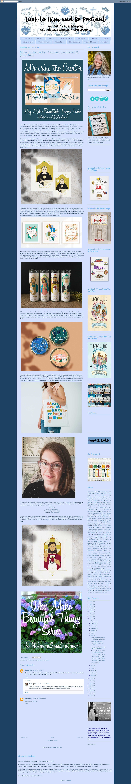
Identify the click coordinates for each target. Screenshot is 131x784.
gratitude (97, 527)
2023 (91, 609)
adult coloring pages (102, 492)
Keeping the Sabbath (93, 538)
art (103, 499)
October (93, 626)
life (99, 539)
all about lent (99, 493)
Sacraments (94, 38)
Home (52, 737)
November (94, 623)
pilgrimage (108, 555)
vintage (89, 586)
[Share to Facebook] (38, 657)
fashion (89, 520)
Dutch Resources (97, 513)
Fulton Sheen (59, 42)
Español (105, 38)
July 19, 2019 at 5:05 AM (39, 698)
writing (89, 590)
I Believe (107, 532)
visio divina (102, 586)
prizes (102, 559)
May (92, 666)
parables (96, 553)
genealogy (97, 524)
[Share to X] (37, 657)
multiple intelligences (93, 548)
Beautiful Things (90, 42)
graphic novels (103, 525)
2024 (91, 606)
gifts (38, 660)
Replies (28, 680)
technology (102, 578)
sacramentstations (91, 566)
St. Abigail (92, 574)
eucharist (91, 516)
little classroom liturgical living (98, 541)
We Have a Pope (94, 588)
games (91, 524)
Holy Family (108, 529)
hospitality (100, 532)
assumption (91, 500)
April (92, 668)
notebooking (91, 550)
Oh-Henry (106, 550)
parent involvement (106, 553)
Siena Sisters (99, 571)
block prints (91, 504)
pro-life (107, 559)
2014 (91, 688)
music (105, 548)
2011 (91, 695)
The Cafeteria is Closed (103, 579)
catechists (104, 506)
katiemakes (96, 536)
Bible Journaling (74, 42)
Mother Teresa (100, 546)
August (93, 630)
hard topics (100, 529)
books (109, 504)
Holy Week (99, 531)
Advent (90, 493)
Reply (26, 677)
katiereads (105, 536)
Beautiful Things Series (30, 660)
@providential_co (55, 511)
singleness (106, 571)
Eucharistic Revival (103, 516)
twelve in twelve (105, 583)
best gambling (28, 698)
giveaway (95, 525)
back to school (99, 500)
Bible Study (105, 502)
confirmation (90, 511)
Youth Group (101, 592)
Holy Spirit (92, 531)
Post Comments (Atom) (56, 747)
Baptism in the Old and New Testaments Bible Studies (98, 659)
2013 (91, 690)
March (93, 670)
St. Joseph (99, 574)
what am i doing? (106, 588)
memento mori (105, 545)
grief (103, 527)
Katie (30, 684)
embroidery (97, 515)
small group (95, 572)
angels (95, 498)
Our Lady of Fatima (100, 552)
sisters (89, 573)
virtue (94, 587)
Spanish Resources (105, 573)
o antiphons (99, 550)
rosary (96, 565)
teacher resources (92, 578)
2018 (91, 678)
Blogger (68, 780)
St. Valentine (106, 574)
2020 (91, 616)
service (92, 571)
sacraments (105, 565)
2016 (91, 683)
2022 (91, 611)
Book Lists (51, 38)
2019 (91, 619)
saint (108, 566)
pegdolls (96, 555)
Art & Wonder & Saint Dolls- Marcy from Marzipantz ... (98, 655)
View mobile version (52, 740)
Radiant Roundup (106, 561)
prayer (96, 559)
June (92, 635)
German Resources (106, 524)
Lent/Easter (91, 539)
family (106, 518)
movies (107, 547)
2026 (91, 602)
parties (91, 555)
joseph (99, 534)
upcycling (90, 585)
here (74, 126)
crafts (97, 511)
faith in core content (97, 518)
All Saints (108, 493)
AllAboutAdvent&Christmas (95, 497)
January (89, 534)
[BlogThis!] (35, 657)
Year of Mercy (99, 590)
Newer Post (24, 737)
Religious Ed (100, 562)
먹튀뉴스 (34, 701)
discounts (104, 511)
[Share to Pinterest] (40, 657)
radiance (95, 561)
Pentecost (102, 555)
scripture (108, 569)
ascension (109, 498)
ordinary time (91, 552)
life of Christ (106, 539)
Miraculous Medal (91, 546)
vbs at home (97, 585)
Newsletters (104, 42)
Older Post (80, 737)
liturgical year (104, 543)
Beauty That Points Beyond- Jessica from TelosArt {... (98, 638)
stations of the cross (92, 576)
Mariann (27, 670)
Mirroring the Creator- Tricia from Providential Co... (98, 651)
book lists (101, 504)
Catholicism (102, 508)
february (95, 520)
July (92, 633)
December (94, 621)
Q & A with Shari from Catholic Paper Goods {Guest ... (97, 643)
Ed (104, 513)
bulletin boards (95, 506)
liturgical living (92, 543)
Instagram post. (49, 504)
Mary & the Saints (44, 42)
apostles (99, 498)
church (98, 509)
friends (97, 522)
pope (100, 557)
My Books (40, 38)
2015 (91, 686)
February (93, 673)
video (106, 585)
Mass (96, 545)
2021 (91, 614)
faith (89, 518)
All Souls (99, 495)
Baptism (107, 500)
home (105, 531)
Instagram (28, 135)
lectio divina (106, 538)
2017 (91, 681)
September (94, 628)
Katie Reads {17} (95, 662)
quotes (89, 560)
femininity (102, 520)
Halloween (92, 529)
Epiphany (104, 515)
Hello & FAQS (27, 38)
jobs (95, 534)
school (97, 568)
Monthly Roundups (65, 38)
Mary (89, 545)
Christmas (91, 509)
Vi (102, 585)
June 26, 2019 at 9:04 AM (36, 670)
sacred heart (100, 566)
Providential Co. (24, 130)
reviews (89, 565)
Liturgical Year (28, 42)
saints (47, 660)
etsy (110, 515)
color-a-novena (105, 509)
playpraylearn (93, 557)
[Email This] (33, 657)
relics (91, 563)
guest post (42, 660)
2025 (91, 604)
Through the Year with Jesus (95, 581)
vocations (109, 586)
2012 (91, 693)
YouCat (94, 592)
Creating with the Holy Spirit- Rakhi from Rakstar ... (98, 647)
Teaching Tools (81, 38)
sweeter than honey (104, 576)
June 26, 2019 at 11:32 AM (42, 684)
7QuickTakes (91, 492)
